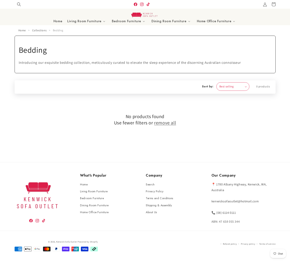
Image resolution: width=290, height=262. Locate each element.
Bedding (58, 30)
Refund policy (230, 244)
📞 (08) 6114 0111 (223, 213)
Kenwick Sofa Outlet (66, 241)
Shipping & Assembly (159, 205)
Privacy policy (248, 244)
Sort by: (207, 86)
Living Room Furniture (94, 191)
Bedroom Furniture (92, 198)
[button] (87, 21)
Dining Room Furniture (94, 205)
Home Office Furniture (94, 212)
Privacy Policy (154, 191)
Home (22, 30)
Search (150, 184)
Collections (39, 30)
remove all (165, 122)
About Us (151, 212)
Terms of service (267, 244)
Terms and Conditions (159, 198)
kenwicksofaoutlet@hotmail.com (235, 201)
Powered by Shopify (88, 241)
